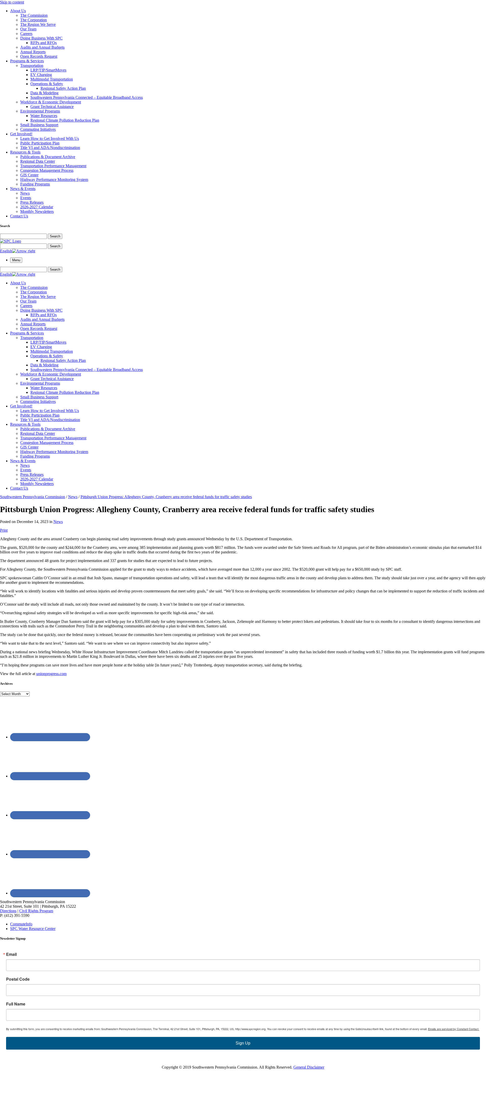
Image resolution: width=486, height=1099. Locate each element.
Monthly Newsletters (37, 211)
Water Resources (43, 116)
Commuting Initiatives (38, 129)
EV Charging (41, 74)
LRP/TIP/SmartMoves (48, 70)
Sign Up (243, 1043)
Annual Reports (33, 52)
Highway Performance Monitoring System (54, 179)
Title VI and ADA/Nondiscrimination (50, 147)
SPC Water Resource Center (32, 928)
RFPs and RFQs (43, 43)
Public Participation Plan (39, 143)
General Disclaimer (308, 1067)
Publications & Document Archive (47, 157)
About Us (18, 11)
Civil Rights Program (36, 911)
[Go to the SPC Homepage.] (10, 241)
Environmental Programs (40, 111)
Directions (8, 911)
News (25, 193)
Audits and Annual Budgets (42, 47)
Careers (26, 33)
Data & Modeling (44, 93)
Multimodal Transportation (51, 79)
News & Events (22, 189)
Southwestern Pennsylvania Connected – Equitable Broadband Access (86, 97)
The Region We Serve (38, 24)
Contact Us (19, 216)
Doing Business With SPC (41, 38)
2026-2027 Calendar (36, 207)
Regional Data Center (37, 161)
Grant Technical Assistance (52, 106)
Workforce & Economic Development (50, 102)
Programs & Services (27, 61)
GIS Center (29, 175)
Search (55, 236)
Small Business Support (39, 125)
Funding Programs (35, 184)
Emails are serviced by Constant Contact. (453, 1029)
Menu (16, 260)
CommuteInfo (21, 924)
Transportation (31, 65)
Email (11, 954)
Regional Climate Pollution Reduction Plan (64, 120)
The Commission (34, 15)
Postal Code (18, 979)
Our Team (28, 29)
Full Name (15, 1004)
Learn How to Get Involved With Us (49, 138)
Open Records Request (38, 56)
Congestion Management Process (46, 170)
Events (25, 198)
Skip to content (12, 2)
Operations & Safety (46, 84)
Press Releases (32, 202)
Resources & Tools (25, 152)
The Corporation (33, 20)
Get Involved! (21, 134)
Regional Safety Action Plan (63, 88)
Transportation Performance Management (53, 166)
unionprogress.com (51, 674)
